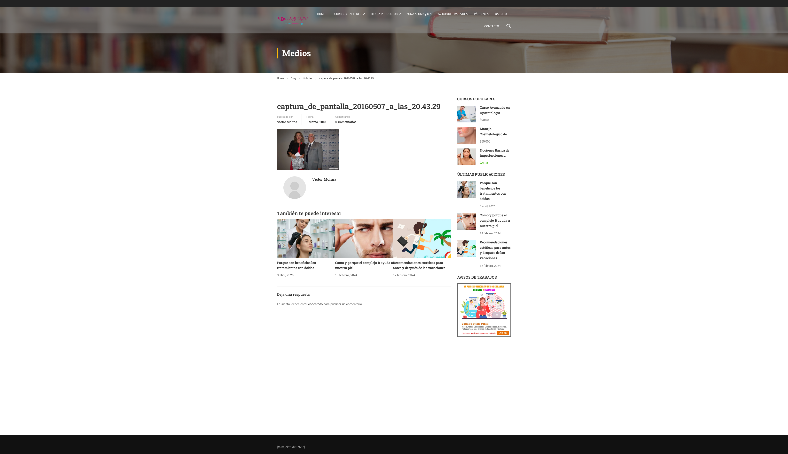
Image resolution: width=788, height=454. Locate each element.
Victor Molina (287, 122)
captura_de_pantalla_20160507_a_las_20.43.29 (346, 78)
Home (321, 14)
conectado (315, 304)
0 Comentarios (345, 122)
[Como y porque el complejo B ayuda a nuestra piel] (364, 238)
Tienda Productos (383, 14)
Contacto (491, 26)
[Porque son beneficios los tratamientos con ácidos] (306, 238)
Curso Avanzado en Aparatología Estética (495, 112)
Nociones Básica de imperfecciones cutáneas (494, 155)
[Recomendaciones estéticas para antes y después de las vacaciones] (422, 238)
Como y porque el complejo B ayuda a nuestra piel (495, 220)
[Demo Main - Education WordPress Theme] (292, 20)
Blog (293, 78)
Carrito (501, 14)
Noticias (307, 78)
